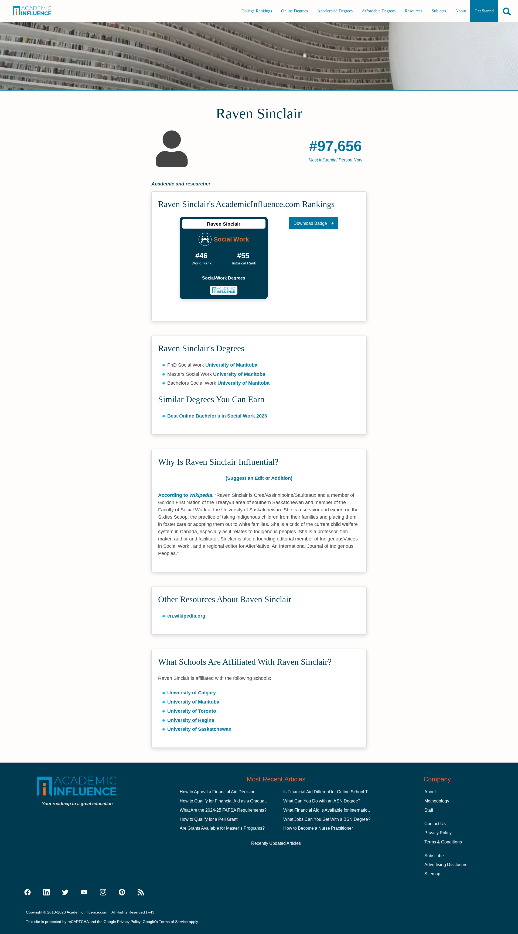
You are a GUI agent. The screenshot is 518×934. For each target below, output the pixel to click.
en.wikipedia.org (186, 616)
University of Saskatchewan (199, 729)
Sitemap (432, 873)
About (460, 11)
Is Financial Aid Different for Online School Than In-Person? (340, 792)
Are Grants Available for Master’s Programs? (222, 828)
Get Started (484, 11)
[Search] (507, 11)
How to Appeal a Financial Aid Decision (217, 792)
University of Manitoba (231, 365)
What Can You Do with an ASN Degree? (321, 801)
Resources (413, 11)
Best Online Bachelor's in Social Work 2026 (217, 416)
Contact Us (435, 823)
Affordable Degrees (379, 11)
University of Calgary (191, 692)
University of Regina (190, 720)
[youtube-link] (84, 892)
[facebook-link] (27, 892)
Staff (428, 810)
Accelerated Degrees (335, 11)
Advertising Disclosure (446, 864)
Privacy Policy (438, 832)
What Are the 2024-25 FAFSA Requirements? (223, 810)
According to (185, 495)
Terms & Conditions (443, 842)
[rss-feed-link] (140, 892)
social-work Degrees (223, 278)
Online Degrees (294, 11)
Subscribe (434, 855)
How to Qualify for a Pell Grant (208, 819)
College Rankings (256, 11)
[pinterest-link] (122, 892)
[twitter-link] (65, 892)
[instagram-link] (103, 892)
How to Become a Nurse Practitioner (318, 828)
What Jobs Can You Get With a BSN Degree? (326, 819)
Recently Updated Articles (276, 843)
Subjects (439, 11)
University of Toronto (191, 711)
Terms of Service (173, 922)
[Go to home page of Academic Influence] (37, 11)
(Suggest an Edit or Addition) (259, 478)
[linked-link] (46, 892)
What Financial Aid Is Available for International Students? (338, 810)
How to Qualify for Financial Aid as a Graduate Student (232, 801)
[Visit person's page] (224, 290)
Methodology (436, 801)
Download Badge (310, 223)
